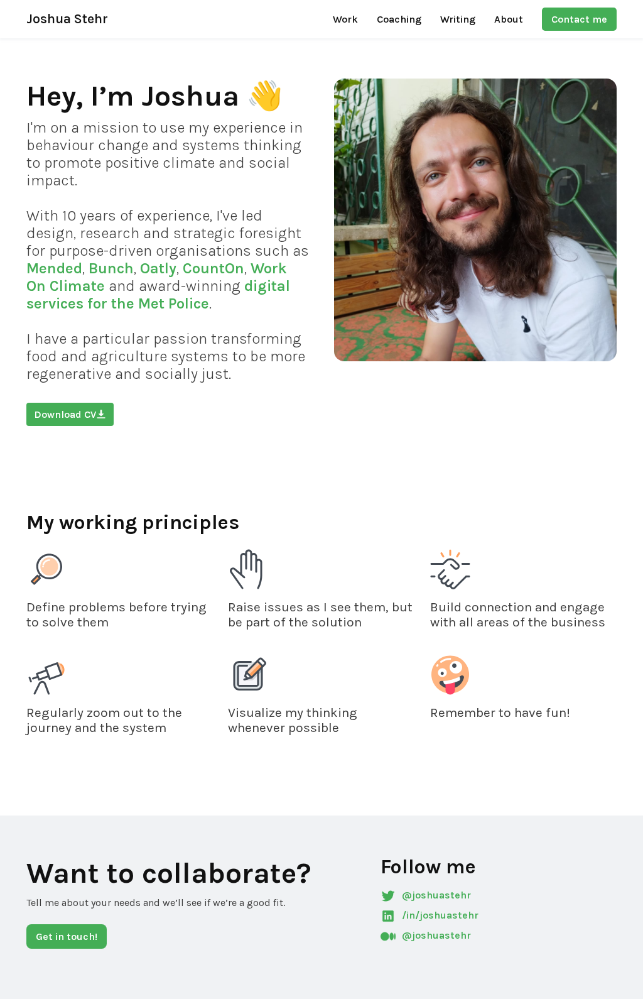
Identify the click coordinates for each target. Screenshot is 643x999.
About (508, 19)
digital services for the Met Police (158, 294)
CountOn (213, 268)
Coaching (399, 19)
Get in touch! (66, 936)
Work (345, 19)
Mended (54, 268)
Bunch (111, 268)
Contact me (579, 19)
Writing (457, 19)
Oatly (158, 268)
